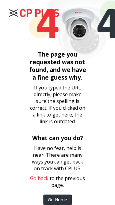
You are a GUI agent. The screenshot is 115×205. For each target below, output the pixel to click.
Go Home (57, 200)
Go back (39, 178)
